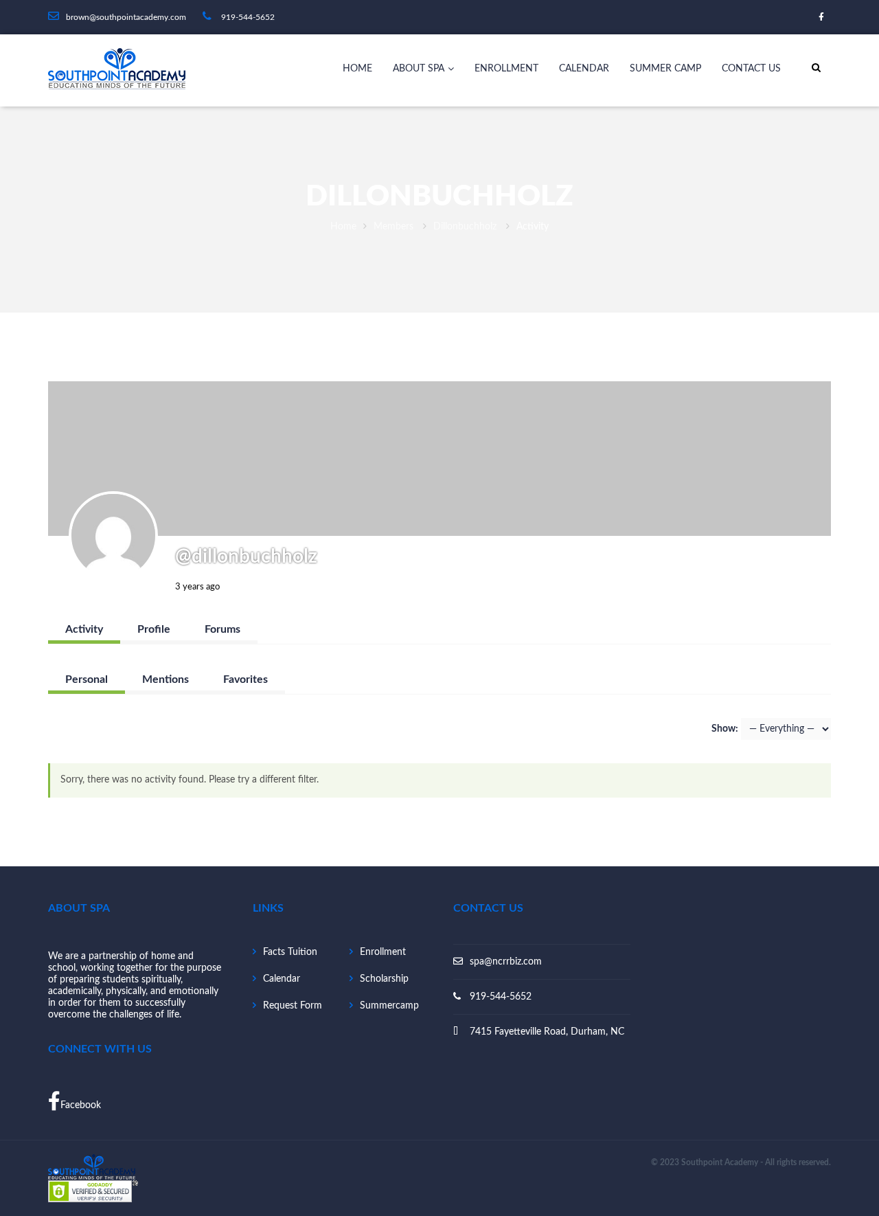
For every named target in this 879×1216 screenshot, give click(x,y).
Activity (84, 629)
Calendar (584, 69)
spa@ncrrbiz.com (506, 962)
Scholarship (384, 979)
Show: (724, 729)
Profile (153, 629)
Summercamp (389, 1006)
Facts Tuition (290, 952)
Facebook (80, 1105)
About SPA (418, 69)
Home (357, 69)
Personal (86, 679)
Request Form (292, 1006)
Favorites (245, 679)
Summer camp (665, 69)
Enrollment (506, 69)
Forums (222, 629)
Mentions (165, 679)
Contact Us (751, 69)
